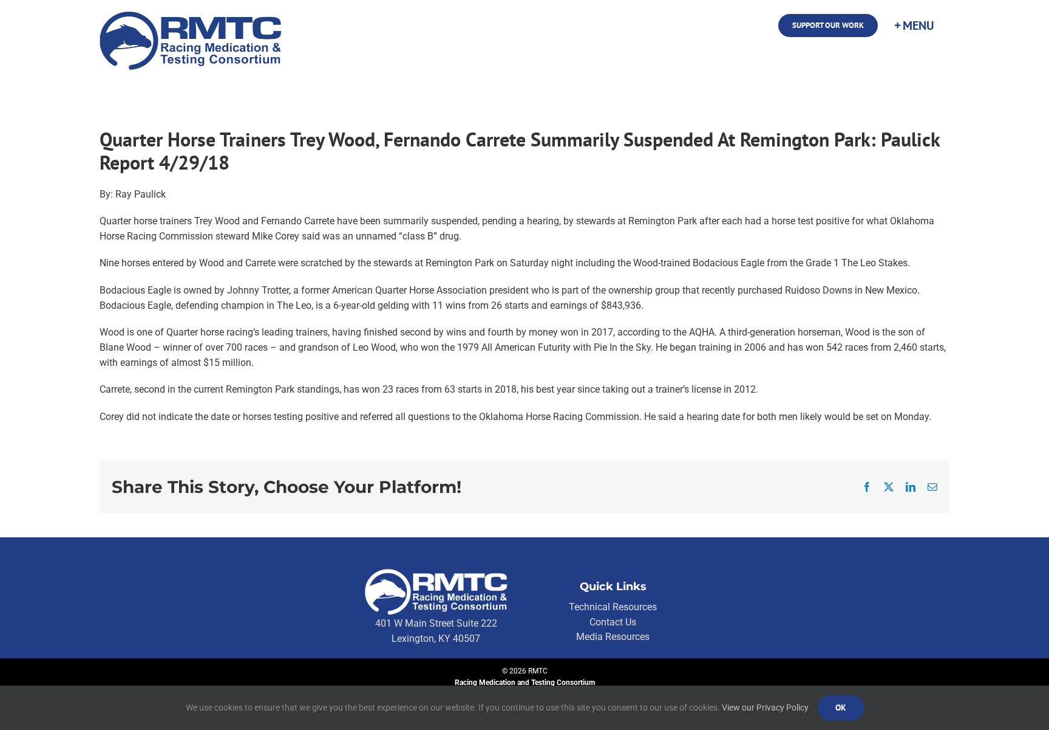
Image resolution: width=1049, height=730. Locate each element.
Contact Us (612, 622)
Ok (840, 707)
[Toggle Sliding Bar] (913, 25)
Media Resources (613, 636)
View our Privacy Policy (765, 707)
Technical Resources (613, 607)
